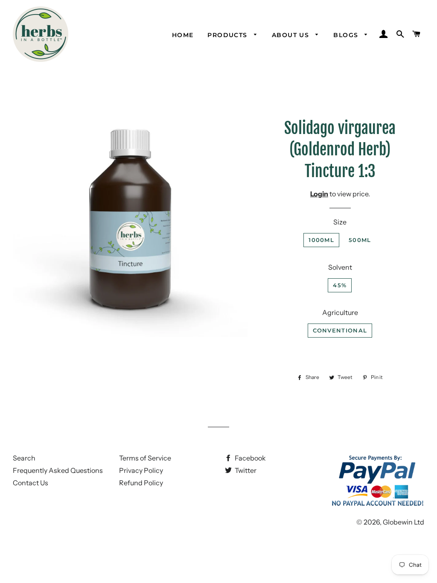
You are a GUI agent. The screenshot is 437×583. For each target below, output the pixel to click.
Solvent (340, 267)
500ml (360, 239)
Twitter (244, 470)
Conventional (340, 330)
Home (183, 35)
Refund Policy (141, 482)
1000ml (321, 239)
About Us (292, 35)
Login (319, 193)
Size (340, 222)
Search (24, 458)
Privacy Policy (141, 470)
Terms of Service (145, 458)
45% (340, 285)
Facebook (249, 458)
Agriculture (340, 312)
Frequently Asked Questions (58, 470)
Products (228, 35)
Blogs (346, 35)
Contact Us (30, 482)
